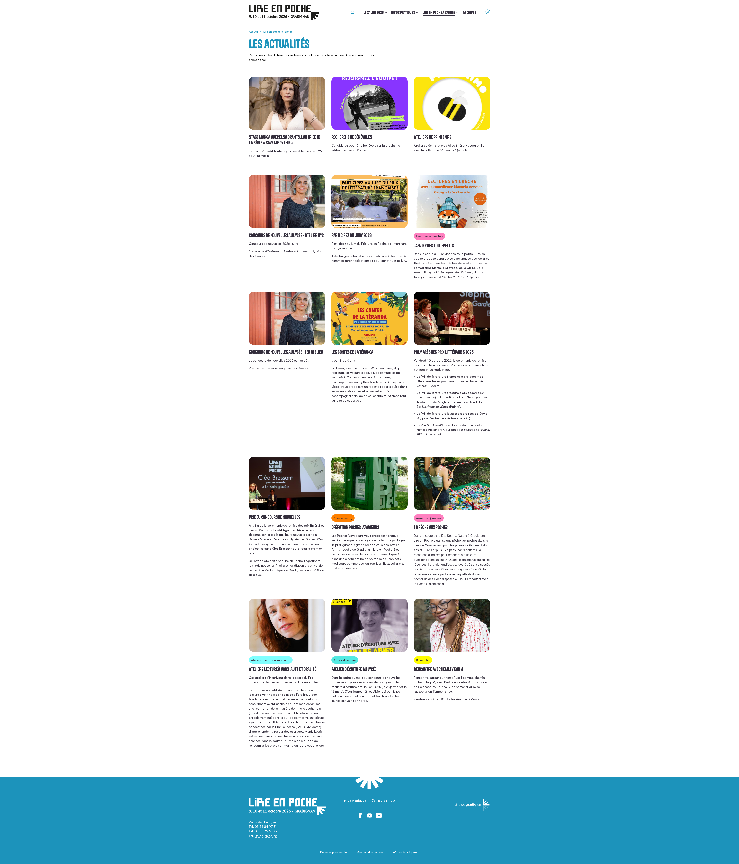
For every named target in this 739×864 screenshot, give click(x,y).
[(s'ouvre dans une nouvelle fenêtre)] (360, 815)
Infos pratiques (403, 12)
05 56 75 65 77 (266, 831)
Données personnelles (334, 852)
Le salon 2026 (373, 12)
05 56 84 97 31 (266, 827)
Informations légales (405, 852)
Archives (469, 12)
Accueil (253, 31)
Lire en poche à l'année (439, 12)
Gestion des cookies (370, 852)
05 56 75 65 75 (266, 836)
